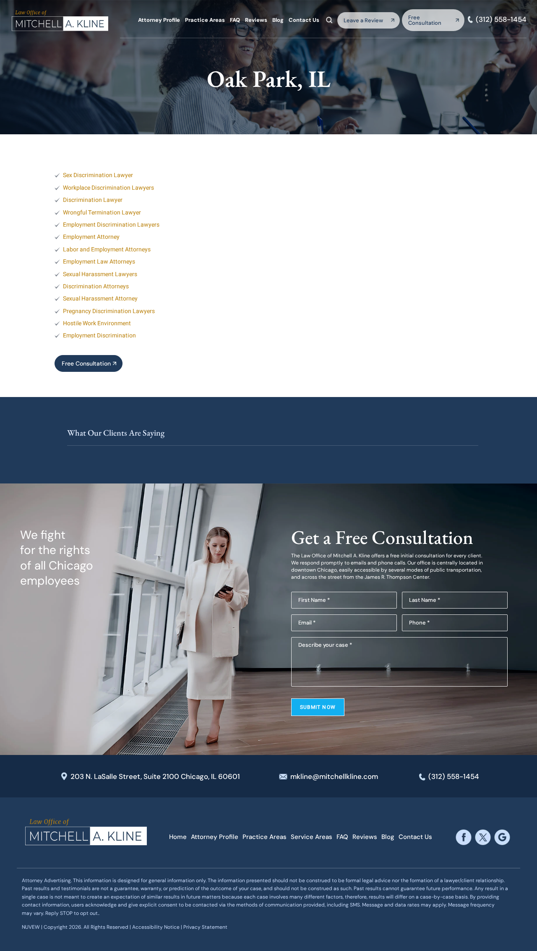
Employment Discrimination (99, 335)
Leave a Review (363, 20)
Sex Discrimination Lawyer (98, 175)
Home (178, 837)
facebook (464, 837)
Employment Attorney (91, 237)
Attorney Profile (159, 20)
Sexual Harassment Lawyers (100, 274)
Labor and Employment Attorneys (107, 249)
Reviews (256, 20)
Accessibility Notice (156, 927)
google (502, 837)
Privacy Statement (205, 927)
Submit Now (318, 707)
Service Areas (311, 837)
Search (329, 19)
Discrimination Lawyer (93, 200)
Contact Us (304, 20)
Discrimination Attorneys (96, 286)
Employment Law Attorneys (99, 261)
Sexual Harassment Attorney (100, 298)
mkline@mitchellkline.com (334, 776)
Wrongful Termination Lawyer (102, 212)
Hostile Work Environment (97, 323)
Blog (278, 20)
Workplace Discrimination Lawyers (108, 187)
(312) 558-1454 (501, 19)
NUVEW (31, 927)
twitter (483, 837)
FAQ (235, 20)
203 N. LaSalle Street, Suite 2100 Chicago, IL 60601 (155, 776)
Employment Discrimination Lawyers (111, 224)
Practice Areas (205, 20)
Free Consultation (424, 20)
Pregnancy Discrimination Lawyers (109, 311)
